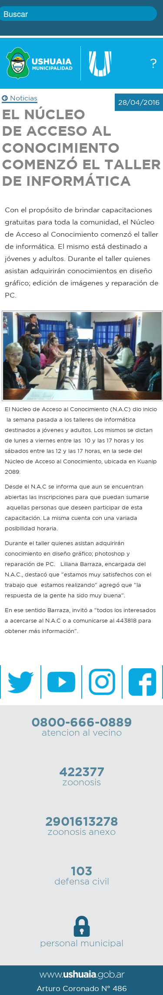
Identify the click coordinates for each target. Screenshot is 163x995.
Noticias (22, 98)
